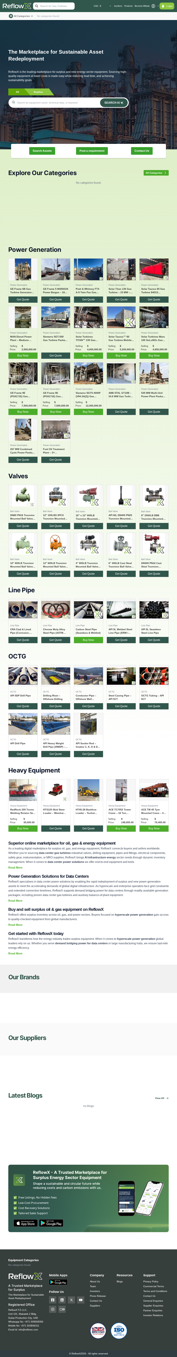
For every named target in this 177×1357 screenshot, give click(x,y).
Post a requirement (92, 150)
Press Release (98, 1342)
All (17, 92)
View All (159, 1098)
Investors (95, 1337)
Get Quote (23, 299)
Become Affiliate (142, 6)
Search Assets (42, 150)
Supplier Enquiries (153, 1351)
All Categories (22, 16)
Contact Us (141, 150)
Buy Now (23, 355)
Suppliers (95, 1351)
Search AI (112, 102)
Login (169, 6)
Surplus (38, 92)
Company (78, 1268)
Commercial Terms (153, 1332)
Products (128, 6)
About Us (95, 1327)
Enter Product (21, 1268)
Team (93, 1332)
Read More (15, 867)
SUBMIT (147, 1276)
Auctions (118, 6)
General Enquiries (153, 1347)
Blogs (120, 1327)
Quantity (48, 1268)
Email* (105, 1268)
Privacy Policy (150, 1327)
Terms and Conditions (155, 1337)
